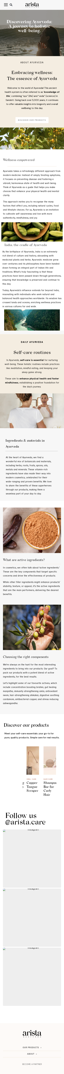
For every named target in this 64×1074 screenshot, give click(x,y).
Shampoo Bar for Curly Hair (49, 789)
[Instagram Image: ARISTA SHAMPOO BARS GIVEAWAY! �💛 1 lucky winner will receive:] (32, 977)
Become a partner (32, 1064)
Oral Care (30, 779)
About (30, 1054)
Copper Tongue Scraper (30, 787)
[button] (11, 4)
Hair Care (46, 779)
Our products (31, 1048)
